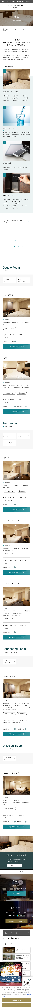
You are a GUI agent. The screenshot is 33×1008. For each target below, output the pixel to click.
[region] (16, 992)
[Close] (31, 979)
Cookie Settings (16, 1000)
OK (16, 1005)
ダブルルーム (16, 235)
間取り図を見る (21, 406)
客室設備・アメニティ (8, 341)
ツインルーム (16, 241)
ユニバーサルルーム (16, 253)
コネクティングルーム (16, 247)
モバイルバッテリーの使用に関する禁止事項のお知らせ (16, 1)
